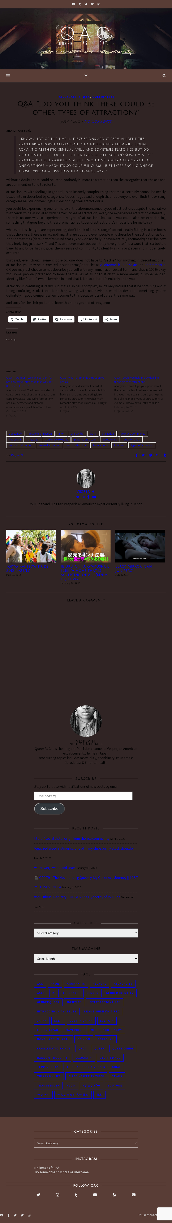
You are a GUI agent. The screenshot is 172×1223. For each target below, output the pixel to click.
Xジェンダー (91, 1085)
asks (93, 433)
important (15, 439)
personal (106, 1039)
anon (61, 433)
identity (74, 1002)
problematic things (54, 1048)
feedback (71, 993)
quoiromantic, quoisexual (119, 265)
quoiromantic (132, 439)
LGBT (58, 1021)
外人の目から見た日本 (73, 1095)
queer (100, 1048)
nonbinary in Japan (53, 1039)
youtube (115, 1085)
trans (117, 1076)
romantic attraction (20, 445)
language (32, 439)
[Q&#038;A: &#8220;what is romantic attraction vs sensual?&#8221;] (87, 394)
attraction (108, 433)
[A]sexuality (69, 97)
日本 (99, 1095)
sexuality (84, 1058)
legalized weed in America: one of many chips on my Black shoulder (84, 848)
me (93, 1030)
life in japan (47, 1030)
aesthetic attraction (40, 433)
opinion (83, 1039)
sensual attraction (49, 445)
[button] (31, 546)
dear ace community (132, 433)
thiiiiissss (119, 445)
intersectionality (104, 1002)
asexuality (123, 984)
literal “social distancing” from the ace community (71, 838)
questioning (110, 439)
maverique (74, 1030)
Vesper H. (17, 455)
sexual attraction (77, 445)
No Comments (97, 121)
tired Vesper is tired (86, 1076)
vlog (71, 1085)
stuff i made (110, 1058)
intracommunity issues (57, 1011)
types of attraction (142, 445)
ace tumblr (15, 433)
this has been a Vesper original (93, 1067)
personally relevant (56, 439)
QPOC (82, 1048)
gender (92, 993)
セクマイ (43, 1095)
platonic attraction (85, 439)
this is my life (49, 1076)
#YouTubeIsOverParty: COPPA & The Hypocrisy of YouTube (77, 897)
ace (40, 984)
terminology (100, 445)
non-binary (112, 1030)
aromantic (76, 984)
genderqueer (48, 1002)
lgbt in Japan (81, 1021)
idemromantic (154, 265)
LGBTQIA (107, 1021)
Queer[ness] (103, 97)
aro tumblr (77, 433)
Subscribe (49, 808)
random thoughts (52, 1058)
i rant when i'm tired (102, 1011)
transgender (48, 1085)
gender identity (120, 993)
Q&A (86, 97)
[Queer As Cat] (86, 38)
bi (54, 993)
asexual (99, 984)
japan (42, 1021)
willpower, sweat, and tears (55, 867)
